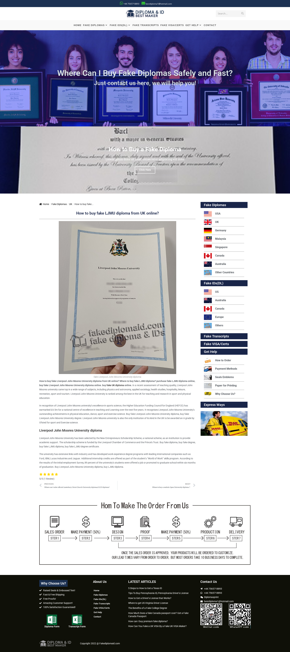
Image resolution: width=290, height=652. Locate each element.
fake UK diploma (115, 385)
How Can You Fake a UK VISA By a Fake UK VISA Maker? (157, 626)
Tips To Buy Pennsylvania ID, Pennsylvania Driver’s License (158, 593)
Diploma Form (51, 626)
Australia (220, 264)
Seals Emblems (224, 377)
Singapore (221, 247)
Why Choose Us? (225, 393)
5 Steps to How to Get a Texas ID (145, 588)
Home (46, 204)
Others (219, 325)
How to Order (223, 360)
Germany (220, 230)
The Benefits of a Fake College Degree (147, 608)
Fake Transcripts (216, 336)
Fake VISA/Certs (216, 344)
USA (218, 213)
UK (70, 204)
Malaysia (220, 238)
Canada (219, 255)
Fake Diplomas (59, 204)
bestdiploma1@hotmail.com (159, 3)
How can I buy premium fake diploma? (148, 621)
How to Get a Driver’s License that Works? (149, 598)
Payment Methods (226, 368)
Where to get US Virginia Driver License (148, 603)
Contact (97, 616)
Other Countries (224, 272)
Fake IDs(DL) (213, 283)
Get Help (98, 612)
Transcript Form (77, 626)
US (217, 291)
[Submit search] (242, 13)
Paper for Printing (226, 385)
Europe (219, 317)
